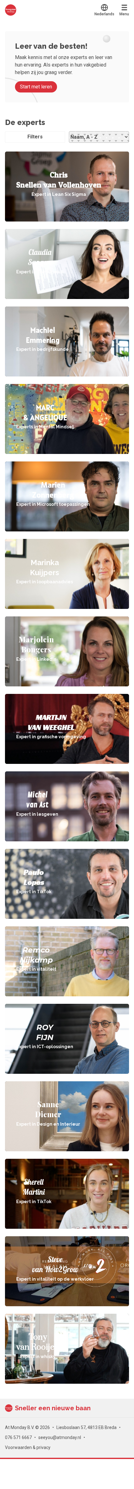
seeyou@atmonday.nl (59, 1437)
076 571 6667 (18, 1437)
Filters (35, 137)
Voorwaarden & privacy (27, 1447)
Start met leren (36, 87)
